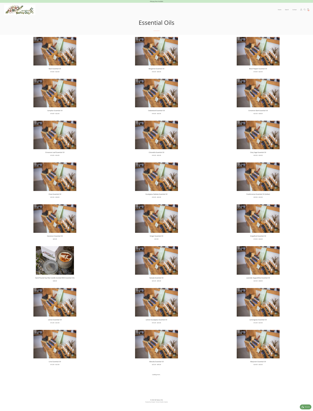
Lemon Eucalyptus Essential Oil (156, 320)
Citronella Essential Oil (156, 152)
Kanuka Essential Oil (156, 278)
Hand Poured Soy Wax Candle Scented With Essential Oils (55, 278)
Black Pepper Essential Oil (258, 69)
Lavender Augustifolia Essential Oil (258, 278)
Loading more (156, 374)
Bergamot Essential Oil (156, 69)
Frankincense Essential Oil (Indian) (258, 194)
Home (279, 9)
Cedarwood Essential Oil (156, 110)
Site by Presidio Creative (162, 402)
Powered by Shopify (150, 402)
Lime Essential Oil (55, 362)
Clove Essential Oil (55, 194)
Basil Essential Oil (55, 69)
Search (287, 9)
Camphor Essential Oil (55, 110)
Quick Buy (55, 51)
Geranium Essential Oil (55, 236)
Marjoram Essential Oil (258, 362)
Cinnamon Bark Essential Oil (258, 110)
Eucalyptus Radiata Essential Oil (156, 194)
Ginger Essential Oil (156, 236)
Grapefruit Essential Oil (258, 236)
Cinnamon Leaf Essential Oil (54, 152)
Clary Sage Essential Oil (258, 152)
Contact (294, 9)
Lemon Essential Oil (55, 320)
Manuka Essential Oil (156, 362)
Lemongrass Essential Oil (258, 320)
